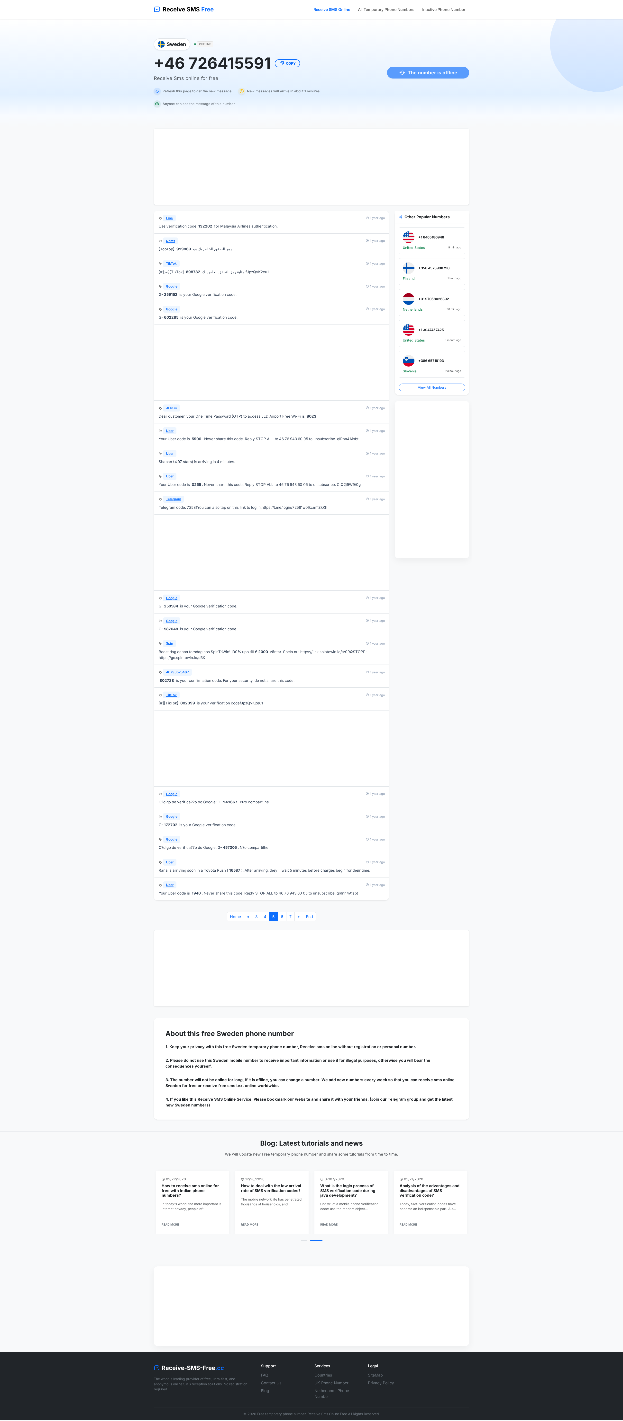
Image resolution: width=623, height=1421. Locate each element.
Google (171, 286)
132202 (205, 226)
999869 (183, 249)
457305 (230, 847)
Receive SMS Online (331, 9)
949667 (230, 802)
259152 (170, 294)
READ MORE (170, 1224)
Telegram (173, 499)
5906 (196, 439)
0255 (196, 484)
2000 (263, 651)
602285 (171, 317)
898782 (193, 272)
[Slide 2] (316, 1240)
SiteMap (375, 1375)
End (309, 916)
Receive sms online (318, 1046)
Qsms (170, 241)
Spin (169, 643)
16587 (234, 870)
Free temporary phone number (281, 1414)
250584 (171, 606)
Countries (323, 1375)
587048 (171, 629)
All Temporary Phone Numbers (386, 9)
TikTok (171, 263)
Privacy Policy (381, 1382)
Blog (265, 1390)
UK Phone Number (331, 1382)
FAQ (264, 1375)
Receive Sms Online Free (327, 1414)
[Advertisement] (311, 167)
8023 (311, 416)
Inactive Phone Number (443, 9)
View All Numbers (432, 387)
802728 (167, 680)
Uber (170, 431)
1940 (196, 893)
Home (235, 916)
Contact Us (271, 1382)
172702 (170, 825)
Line (169, 218)
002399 (187, 703)
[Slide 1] (304, 1240)
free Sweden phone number (248, 1033)
